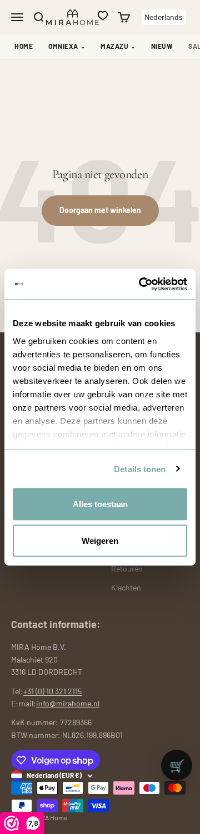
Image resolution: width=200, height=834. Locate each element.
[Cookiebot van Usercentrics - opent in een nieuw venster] (141, 284)
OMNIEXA (66, 46)
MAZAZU (118, 46)
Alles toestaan (100, 504)
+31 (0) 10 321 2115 (52, 691)
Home (23, 46)
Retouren (127, 568)
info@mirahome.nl (67, 703)
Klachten (126, 587)
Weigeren (100, 540)
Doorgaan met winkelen (100, 210)
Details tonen (140, 468)
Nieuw (162, 46)
